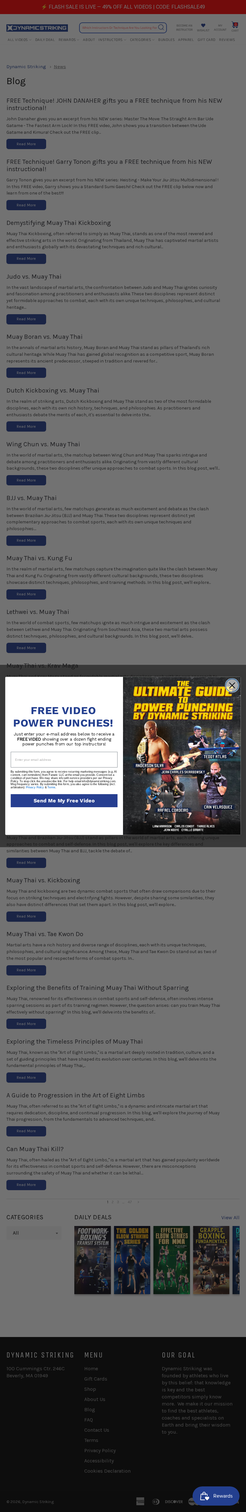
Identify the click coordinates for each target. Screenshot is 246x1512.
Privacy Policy (35, 787)
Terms (51, 787)
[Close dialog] (232, 685)
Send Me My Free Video (64, 801)
